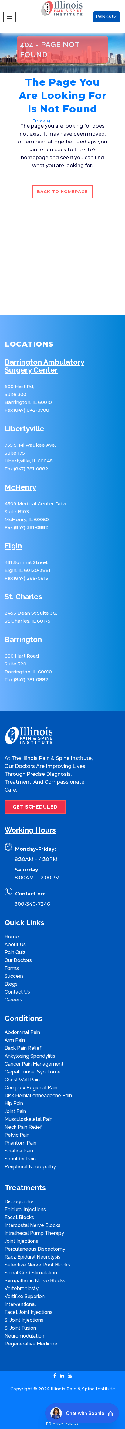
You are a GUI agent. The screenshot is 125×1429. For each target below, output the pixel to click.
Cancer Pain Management (34, 1064)
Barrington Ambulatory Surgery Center (44, 366)
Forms (12, 968)
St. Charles (23, 597)
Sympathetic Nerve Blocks (35, 1280)
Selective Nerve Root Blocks (37, 1265)
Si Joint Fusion (20, 1328)
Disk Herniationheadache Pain (38, 1095)
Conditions (23, 1019)
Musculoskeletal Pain (28, 1119)
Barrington (23, 640)
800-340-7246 (32, 904)
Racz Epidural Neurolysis (32, 1257)
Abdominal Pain (22, 1032)
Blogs (11, 984)
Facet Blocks (19, 1217)
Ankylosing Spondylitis (30, 1056)
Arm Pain (15, 1040)
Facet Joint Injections (28, 1312)
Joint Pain (15, 1111)
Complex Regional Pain (31, 1088)
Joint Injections (21, 1241)
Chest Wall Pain (22, 1080)
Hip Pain (14, 1103)
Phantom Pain (20, 1143)
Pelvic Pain (17, 1135)
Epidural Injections (25, 1209)
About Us (15, 944)
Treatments (25, 1188)
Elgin (13, 546)
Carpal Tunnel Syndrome (33, 1072)
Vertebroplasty (22, 1288)
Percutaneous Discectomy (35, 1249)
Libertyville (24, 429)
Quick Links (24, 923)
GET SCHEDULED (35, 807)
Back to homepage (62, 191)
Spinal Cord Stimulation (31, 1273)
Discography (19, 1201)
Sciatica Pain (19, 1151)
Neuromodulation (24, 1336)
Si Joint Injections (24, 1320)
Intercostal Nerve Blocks (32, 1225)
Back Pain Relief (23, 1048)
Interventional (20, 1304)
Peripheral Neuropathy (30, 1167)
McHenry (20, 487)
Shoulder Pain (20, 1159)
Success (14, 976)
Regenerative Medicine (31, 1344)
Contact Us (17, 992)
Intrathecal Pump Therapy (34, 1233)
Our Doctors (18, 960)
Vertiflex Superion (25, 1296)
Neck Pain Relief (23, 1127)
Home (23, 121)
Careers (13, 1000)
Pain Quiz (15, 952)
